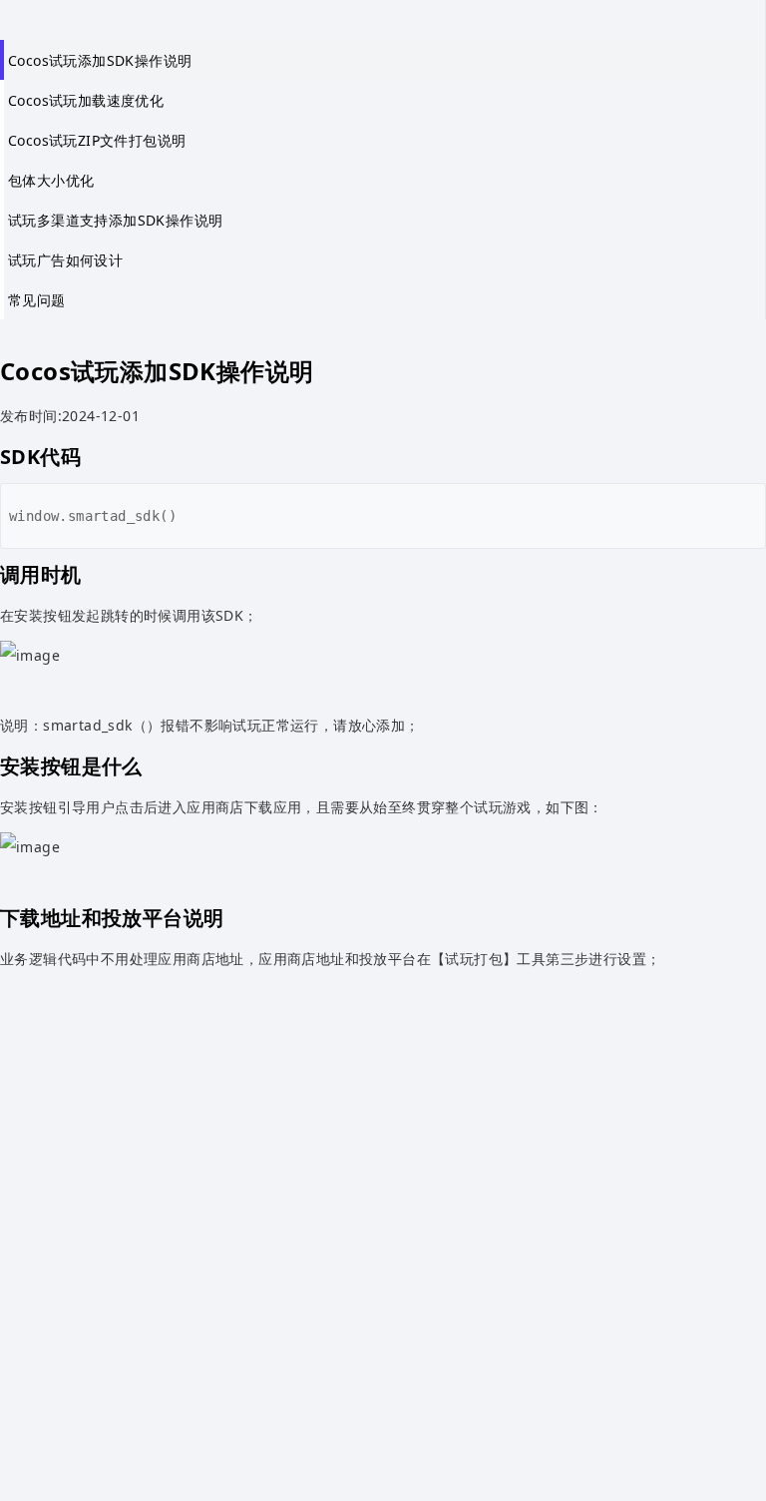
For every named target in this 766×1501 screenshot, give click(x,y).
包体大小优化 (51, 180)
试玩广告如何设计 (65, 259)
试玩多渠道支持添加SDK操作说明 (115, 220)
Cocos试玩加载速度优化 (86, 100)
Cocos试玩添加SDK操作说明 (100, 60)
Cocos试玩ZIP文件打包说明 (97, 140)
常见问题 (37, 299)
